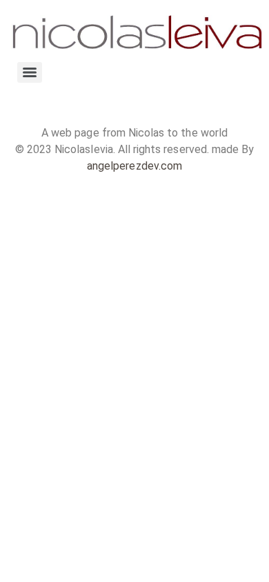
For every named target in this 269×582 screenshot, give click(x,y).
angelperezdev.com (134, 165)
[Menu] (29, 72)
